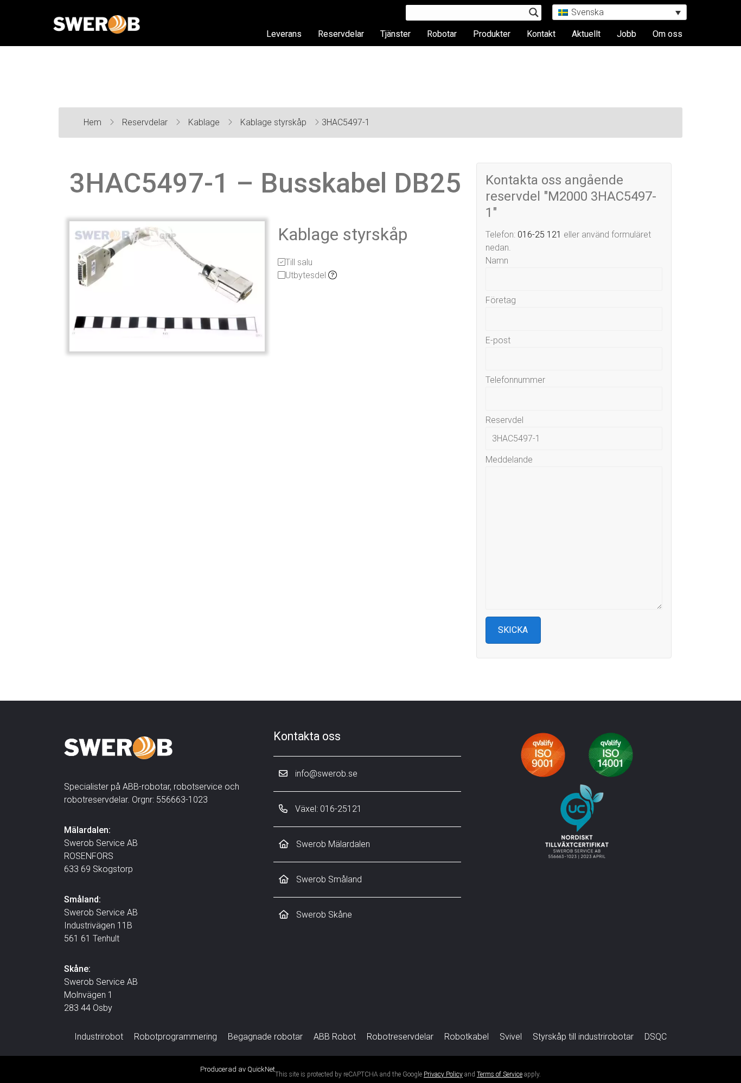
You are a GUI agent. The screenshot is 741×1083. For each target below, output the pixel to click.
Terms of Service (499, 1074)
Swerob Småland (328, 879)
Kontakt (541, 34)
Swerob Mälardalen (332, 844)
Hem (94, 122)
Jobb (626, 34)
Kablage (205, 122)
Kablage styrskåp (274, 122)
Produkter (491, 34)
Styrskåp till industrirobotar (583, 1036)
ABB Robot (335, 1036)
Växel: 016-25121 (327, 809)
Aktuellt (586, 34)
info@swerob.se (325, 773)
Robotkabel (466, 1036)
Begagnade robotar (265, 1036)
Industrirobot (98, 1036)
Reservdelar (341, 34)
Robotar (442, 34)
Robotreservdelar (400, 1036)
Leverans (284, 34)
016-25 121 (539, 234)
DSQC (655, 1036)
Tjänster (395, 34)
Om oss (667, 34)
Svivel (511, 1036)
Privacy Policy (443, 1074)
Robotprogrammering (175, 1036)
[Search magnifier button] (533, 12)
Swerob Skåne (323, 914)
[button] (619, 12)
